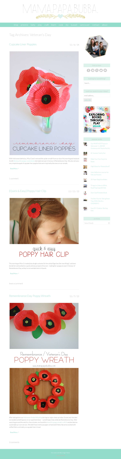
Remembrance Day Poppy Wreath (29, 295)
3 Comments (14, 442)
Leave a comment (16, 283)
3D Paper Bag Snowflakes (99, 179)
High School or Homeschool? (100, 166)
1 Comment (14, 178)
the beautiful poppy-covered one (24, 161)
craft (46, 24)
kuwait (74, 24)
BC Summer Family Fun (98, 153)
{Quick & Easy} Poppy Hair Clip (27, 191)
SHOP (16, 24)
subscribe (88, 100)
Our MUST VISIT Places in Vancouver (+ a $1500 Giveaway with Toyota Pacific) (100, 146)
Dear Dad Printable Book (99, 193)
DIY (67, 24)
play (40, 24)
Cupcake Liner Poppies (22, 44)
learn (53, 24)
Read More (13, 168)
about (104, 24)
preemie (24, 24)
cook (61, 24)
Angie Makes (66, 453)
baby (33, 24)
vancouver (85, 24)
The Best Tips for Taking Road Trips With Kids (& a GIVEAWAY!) (100, 201)
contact (95, 24)
